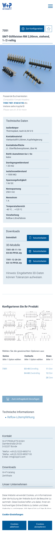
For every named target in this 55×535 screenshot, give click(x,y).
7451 (10, 103)
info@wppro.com (17, 457)
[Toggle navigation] (50, 6)
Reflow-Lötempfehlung (21, 417)
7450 (5, 103)
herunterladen (39, 238)
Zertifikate (7, 475)
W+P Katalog (8, 472)
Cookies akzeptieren (40, 525)
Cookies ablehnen (14, 525)
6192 (21, 103)
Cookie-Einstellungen (12, 514)
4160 (16, 103)
